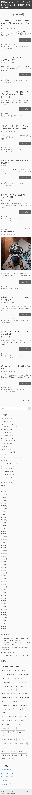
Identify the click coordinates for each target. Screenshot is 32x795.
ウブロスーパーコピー (8, 216)
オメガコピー (11, 288)
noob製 (23, 671)
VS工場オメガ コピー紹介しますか (10, 652)
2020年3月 (4, 587)
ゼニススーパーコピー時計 (8, 452)
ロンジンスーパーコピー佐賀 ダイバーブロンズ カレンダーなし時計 (15, 92)
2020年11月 (4, 564)
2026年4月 (4, 497)
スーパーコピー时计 (13, 321)
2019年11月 (4, 598)
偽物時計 (14, 357)
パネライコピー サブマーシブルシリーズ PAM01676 (15, 655)
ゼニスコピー (5, 701)
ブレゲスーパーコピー (7, 471)
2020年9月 (4, 570)
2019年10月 (4, 601)
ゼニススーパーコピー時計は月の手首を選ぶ (15, 367)
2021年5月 (4, 548)
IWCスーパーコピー (6, 418)
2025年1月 (4, 508)
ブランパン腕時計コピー (8, 732)
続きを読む (25, 40)
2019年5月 (4, 615)
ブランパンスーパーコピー (8, 466)
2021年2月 (4, 556)
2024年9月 (4, 511)
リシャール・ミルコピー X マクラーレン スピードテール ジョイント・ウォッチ (16, 23)
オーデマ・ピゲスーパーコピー (9, 427)
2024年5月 (4, 517)
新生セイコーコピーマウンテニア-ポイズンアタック (15, 298)
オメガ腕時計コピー (7, 682)
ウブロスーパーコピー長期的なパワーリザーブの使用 (15, 195)
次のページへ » (26, 400)
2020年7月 (4, 576)
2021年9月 (4, 542)
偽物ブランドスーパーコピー (9, 751)
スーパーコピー (20, 686)
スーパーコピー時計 (8, 115)
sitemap (13, 793)
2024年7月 (4, 514)
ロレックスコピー (6, 743)
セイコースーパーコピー (9, 319)
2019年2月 (4, 623)
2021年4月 (4, 550)
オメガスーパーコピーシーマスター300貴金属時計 (16, 161)
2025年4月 (4, 503)
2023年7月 (4, 528)
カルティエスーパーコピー (9, 79)
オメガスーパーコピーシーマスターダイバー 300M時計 (15, 230)
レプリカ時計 (21, 739)
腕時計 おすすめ (22, 755)
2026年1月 (4, 500)
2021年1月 (4, 559)
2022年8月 (4, 536)
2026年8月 (4, 494)
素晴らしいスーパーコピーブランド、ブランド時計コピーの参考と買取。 (15, 5)
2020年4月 (4, 584)
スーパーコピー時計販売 (22, 80)
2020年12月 (4, 562)
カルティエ (4, 780)
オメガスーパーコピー (8, 182)
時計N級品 (14, 755)
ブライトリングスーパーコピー (9, 463)
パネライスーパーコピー (7, 460)
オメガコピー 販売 (6, 784)
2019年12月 (4, 595)
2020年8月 (4, 573)
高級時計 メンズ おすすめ (9, 759)
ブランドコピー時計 (24, 46)
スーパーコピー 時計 (13, 46)
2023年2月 (4, 534)
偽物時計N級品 (6, 755)
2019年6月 (4, 612)
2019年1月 (4, 626)
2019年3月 (4, 620)
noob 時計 (5, 46)
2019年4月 (4, 618)
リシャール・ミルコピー (9, 44)
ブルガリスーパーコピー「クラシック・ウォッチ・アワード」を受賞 (14, 127)
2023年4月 (4, 531)
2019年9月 (4, 604)
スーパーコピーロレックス (9, 690)
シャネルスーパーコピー (7, 438)
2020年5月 (4, 581)
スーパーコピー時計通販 (8, 697)
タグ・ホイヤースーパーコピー (9, 455)
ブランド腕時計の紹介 (7, 777)
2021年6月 (4, 545)
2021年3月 (4, 553)
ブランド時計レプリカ (20, 724)
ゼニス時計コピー (6, 705)
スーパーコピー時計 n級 (20, 693)
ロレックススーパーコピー (8, 480)
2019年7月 (4, 609)
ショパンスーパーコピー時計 (9, 441)
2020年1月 (4, 592)
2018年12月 (4, 629)
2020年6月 (4, 578)
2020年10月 (4, 567)
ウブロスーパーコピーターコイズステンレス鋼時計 (15, 332)
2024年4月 (4, 520)
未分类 (3, 485)
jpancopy (13, 28)
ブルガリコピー (20, 732)
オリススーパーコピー (7, 432)
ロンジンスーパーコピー (9, 113)
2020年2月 (4, 590)
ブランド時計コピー (7, 724)
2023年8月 (4, 525)
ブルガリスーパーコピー (9, 147)
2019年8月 (4, 606)
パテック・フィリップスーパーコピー (11, 457)
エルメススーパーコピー (7, 424)
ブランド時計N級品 (19, 720)
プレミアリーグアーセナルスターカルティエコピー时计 (15, 58)
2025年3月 (4, 506)
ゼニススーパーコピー (8, 387)
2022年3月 (4, 539)
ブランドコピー (24, 717)
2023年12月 (4, 522)
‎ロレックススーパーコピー (8, 773)
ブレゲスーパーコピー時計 (8, 474)
